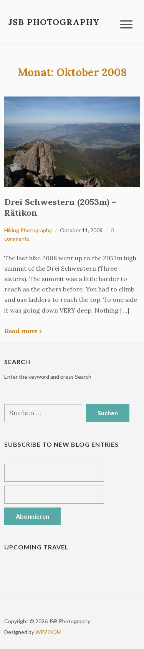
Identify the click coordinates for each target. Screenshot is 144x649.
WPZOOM (48, 632)
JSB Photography (54, 22)
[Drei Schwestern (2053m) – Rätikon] (72, 141)
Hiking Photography (28, 230)
